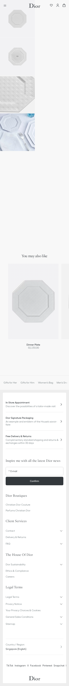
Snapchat (59, 665)
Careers (10, 576)
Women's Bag (45, 382)
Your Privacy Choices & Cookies (23, 610)
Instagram (20, 665)
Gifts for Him (27, 382)
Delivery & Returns (16, 537)
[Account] (58, 5)
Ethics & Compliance (17, 570)
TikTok (9, 665)
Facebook (35, 665)
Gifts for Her (10, 382)
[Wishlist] (51, 5)
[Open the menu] (6, 5)
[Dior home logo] (34, 6)
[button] (17, 19)
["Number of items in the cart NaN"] (64, 5)
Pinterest (47, 665)
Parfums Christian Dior (18, 510)
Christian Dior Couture (18, 504)
